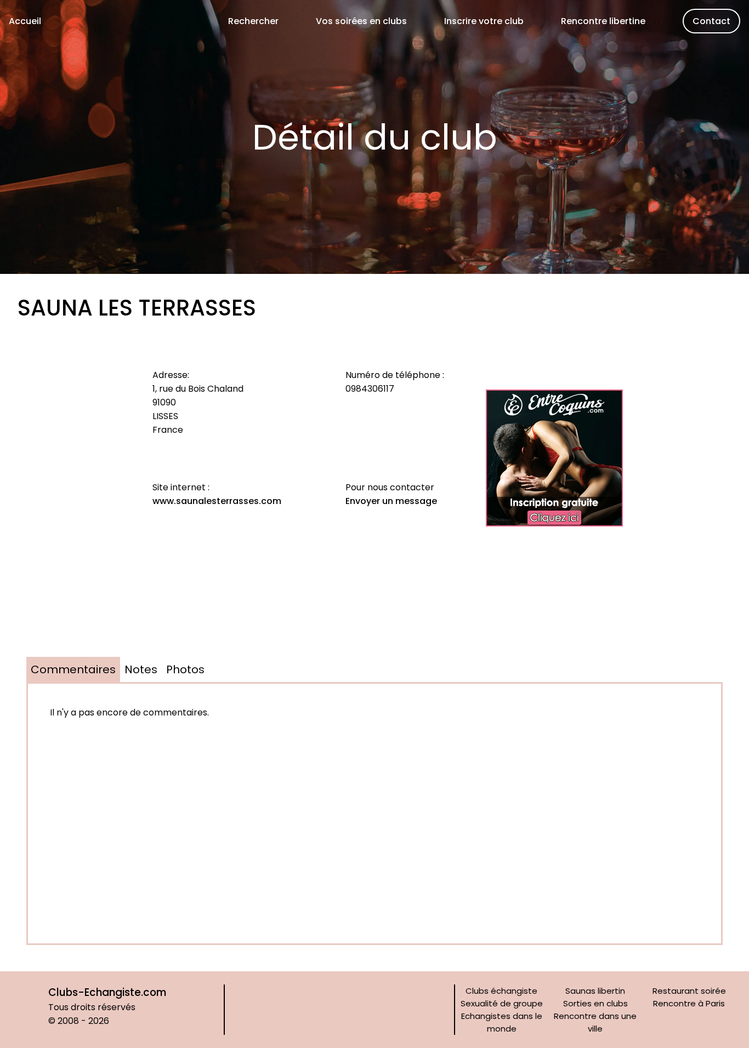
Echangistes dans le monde (501, 1022)
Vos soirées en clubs (361, 21)
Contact (711, 21)
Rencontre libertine (603, 21)
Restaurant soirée (689, 991)
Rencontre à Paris (689, 1003)
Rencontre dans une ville (595, 1022)
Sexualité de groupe (502, 1003)
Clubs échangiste (501, 991)
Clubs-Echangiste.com (107, 992)
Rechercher (253, 21)
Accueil (25, 21)
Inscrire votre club (484, 21)
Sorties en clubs (595, 1003)
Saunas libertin (595, 991)
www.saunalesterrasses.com (216, 501)
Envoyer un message (391, 501)
